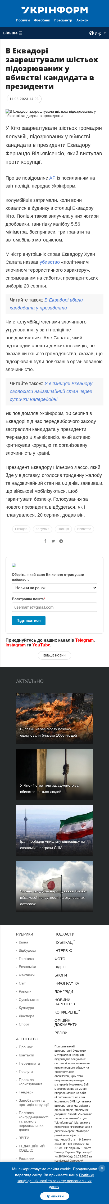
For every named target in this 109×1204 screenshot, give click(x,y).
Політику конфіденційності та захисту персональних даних (55, 1181)
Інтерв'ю (63, 950)
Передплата (29, 1063)
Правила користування (30, 1082)
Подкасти (64, 934)
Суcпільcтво (29, 999)
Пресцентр (63, 20)
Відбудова (27, 950)
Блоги (60, 975)
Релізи (60, 1033)
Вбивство (84, 529)
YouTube (41, 645)
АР (52, 178)
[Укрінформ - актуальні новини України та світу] (54, 9)
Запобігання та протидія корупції (34, 1102)
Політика (26, 958)
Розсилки (26, 1158)
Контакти (26, 1055)
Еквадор (21, 529)
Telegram (84, 640)
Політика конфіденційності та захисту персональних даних (33, 1121)
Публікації (64, 942)
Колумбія (42, 529)
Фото (59, 959)
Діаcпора (26, 1016)
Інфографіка (66, 983)
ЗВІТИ (24, 1138)
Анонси (82, 20)
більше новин (54, 655)
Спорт (24, 1024)
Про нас (26, 1047)
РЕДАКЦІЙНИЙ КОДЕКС (32, 1148)
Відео (60, 967)
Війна (23, 942)
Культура (26, 1008)
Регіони (25, 991)
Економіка (27, 967)
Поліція (63, 529)
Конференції (67, 1012)
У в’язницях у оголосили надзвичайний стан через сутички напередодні (51, 391)
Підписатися (28, 620)
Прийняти (55, 1196)
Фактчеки (27, 975)
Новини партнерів (64, 1002)
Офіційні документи (66, 1022)
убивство (50, 262)
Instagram (16, 645)
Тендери (26, 1092)
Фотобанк (42, 20)
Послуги (23, 20)
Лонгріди (63, 991)
